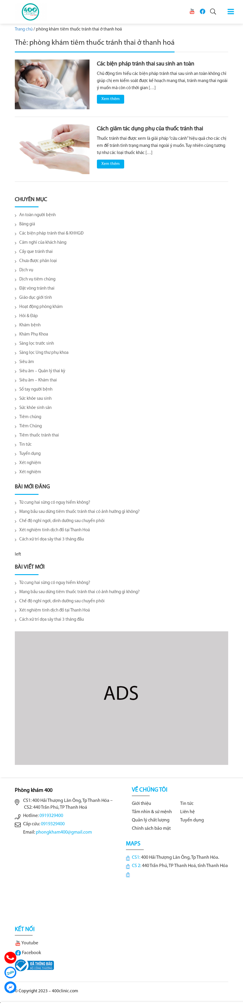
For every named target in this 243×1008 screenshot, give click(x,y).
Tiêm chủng (30, 417)
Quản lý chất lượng (151, 820)
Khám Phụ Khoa (33, 334)
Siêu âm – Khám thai (38, 380)
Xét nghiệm (30, 463)
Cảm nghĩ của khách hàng (42, 242)
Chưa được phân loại (38, 261)
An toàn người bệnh (37, 215)
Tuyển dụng (30, 454)
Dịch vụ (26, 270)
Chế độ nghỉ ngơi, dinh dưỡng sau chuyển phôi (62, 521)
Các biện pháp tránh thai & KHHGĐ (51, 233)
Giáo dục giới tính (35, 298)
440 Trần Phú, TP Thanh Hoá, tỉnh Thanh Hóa (185, 865)
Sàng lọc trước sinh (36, 343)
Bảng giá (27, 224)
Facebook (31, 953)
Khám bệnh (30, 325)
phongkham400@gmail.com (64, 832)
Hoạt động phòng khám (41, 307)
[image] (52, 84)
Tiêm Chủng (30, 426)
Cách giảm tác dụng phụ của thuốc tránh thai (150, 129)
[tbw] (34, 965)
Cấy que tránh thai (36, 252)
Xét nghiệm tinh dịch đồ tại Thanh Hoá (54, 530)
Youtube (29, 943)
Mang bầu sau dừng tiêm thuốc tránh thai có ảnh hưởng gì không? (79, 512)
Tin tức (25, 444)
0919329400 (51, 815)
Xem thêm (110, 99)
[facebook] (202, 11)
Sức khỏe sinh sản (35, 408)
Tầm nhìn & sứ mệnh (152, 812)
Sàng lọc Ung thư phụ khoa (43, 353)
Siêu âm (26, 362)
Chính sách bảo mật (151, 828)
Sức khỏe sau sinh (35, 399)
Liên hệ (187, 812)
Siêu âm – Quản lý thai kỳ (42, 371)
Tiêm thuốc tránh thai (39, 435)
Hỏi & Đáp (28, 316)
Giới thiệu (141, 803)
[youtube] (192, 11)
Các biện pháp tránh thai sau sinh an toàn (145, 64)
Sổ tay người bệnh (35, 389)
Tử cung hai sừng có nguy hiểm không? (54, 502)
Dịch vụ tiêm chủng (37, 279)
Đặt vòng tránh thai (37, 288)
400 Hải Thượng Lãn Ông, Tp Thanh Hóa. (180, 857)
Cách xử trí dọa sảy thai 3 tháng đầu (51, 539)
